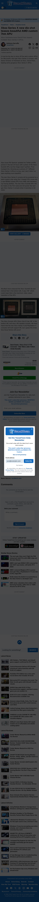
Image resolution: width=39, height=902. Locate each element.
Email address (10, 457)
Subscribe (28, 461)
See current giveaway (19, 454)
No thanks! (19, 465)
